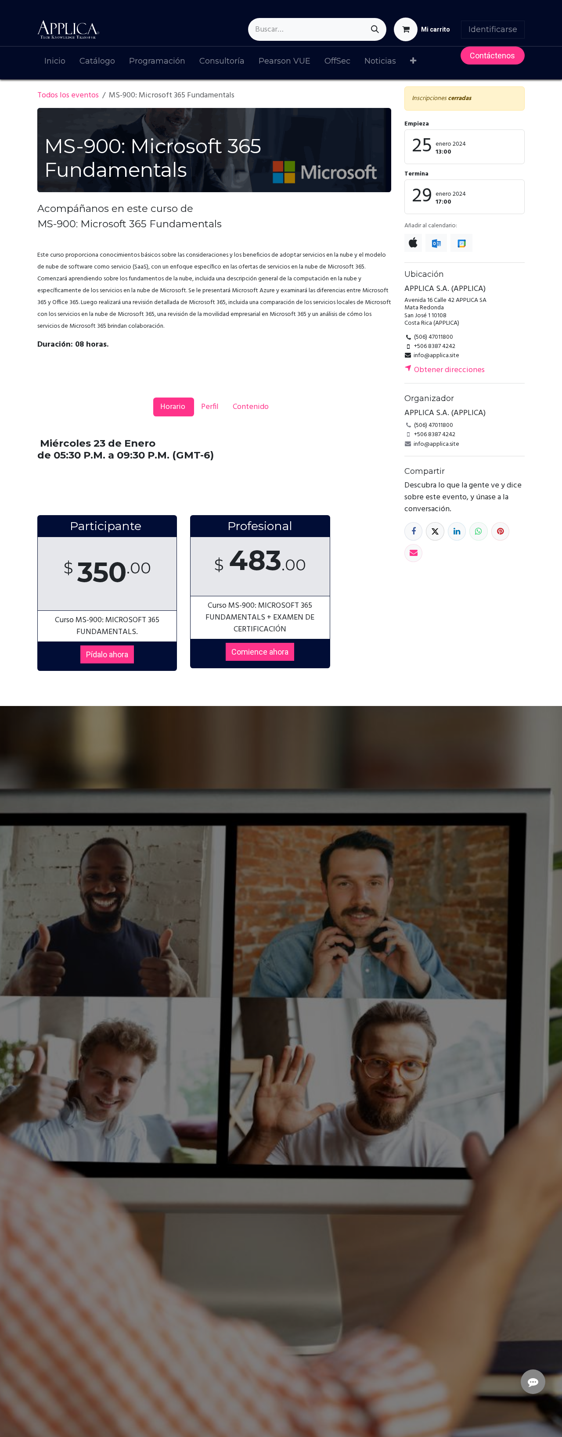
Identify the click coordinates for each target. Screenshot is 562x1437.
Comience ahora (259, 651)
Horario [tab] (173, 407)
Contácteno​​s (492, 55)
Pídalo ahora (107, 654)
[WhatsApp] (478, 531)
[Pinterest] (500, 531)
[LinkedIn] (457, 531)
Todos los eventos (68, 95)
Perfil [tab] (210, 407)
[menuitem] (54, 63)
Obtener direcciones (448, 370)
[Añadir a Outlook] (436, 243)
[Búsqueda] (375, 29)
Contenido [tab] (251, 407)
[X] (435, 531)
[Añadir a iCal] (413, 243)
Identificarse (492, 29)
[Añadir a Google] (461, 243)
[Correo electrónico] (413, 553)
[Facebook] (413, 531)
